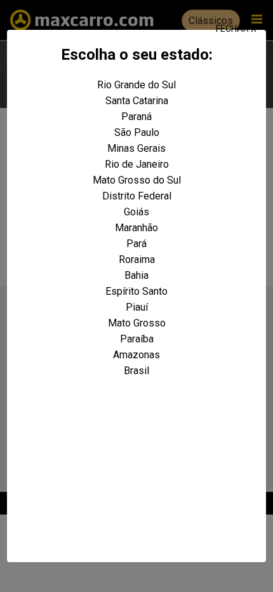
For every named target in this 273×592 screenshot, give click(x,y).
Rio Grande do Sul (136, 85)
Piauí (137, 307)
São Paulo (136, 132)
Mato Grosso (137, 323)
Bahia (136, 275)
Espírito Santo (136, 291)
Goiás (136, 212)
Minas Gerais (136, 148)
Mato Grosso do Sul (137, 180)
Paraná (136, 117)
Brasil (136, 371)
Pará (136, 244)
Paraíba (137, 339)
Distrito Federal (136, 196)
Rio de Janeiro (137, 164)
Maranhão (136, 228)
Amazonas (136, 355)
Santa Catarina (136, 101)
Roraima (137, 259)
